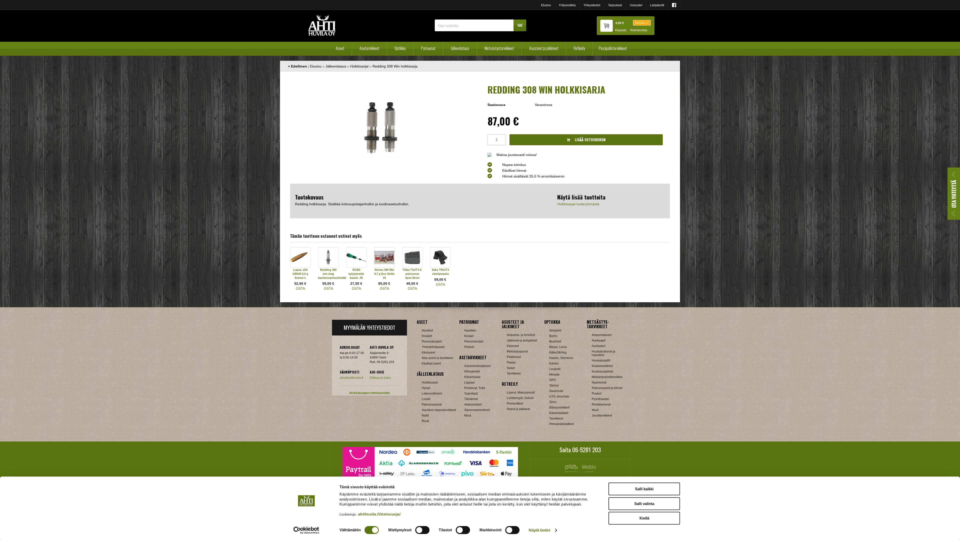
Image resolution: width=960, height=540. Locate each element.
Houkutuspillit (601, 360)
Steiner (554, 385)
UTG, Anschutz (559, 396)
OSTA (300, 288)
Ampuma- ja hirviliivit (521, 335)
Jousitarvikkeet (602, 415)
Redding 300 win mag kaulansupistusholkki (332, 273)
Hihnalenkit (472, 371)
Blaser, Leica (558, 347)
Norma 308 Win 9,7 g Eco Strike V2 (384, 273)
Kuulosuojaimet (602, 371)
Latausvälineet (432, 393)
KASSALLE (642, 22)
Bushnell (555, 341)
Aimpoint (555, 330)
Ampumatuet (473, 404)
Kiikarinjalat (472, 377)
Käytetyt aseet (431, 363)
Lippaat (469, 382)
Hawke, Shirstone (561, 358)
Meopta (554, 374)
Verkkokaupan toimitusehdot (369, 393)
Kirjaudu (620, 30)
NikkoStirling (557, 352)
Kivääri (469, 336)
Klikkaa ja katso (380, 378)
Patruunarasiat (432, 404)
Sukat (510, 368)
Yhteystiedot (592, 5)
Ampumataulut (602, 335)
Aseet (340, 48)
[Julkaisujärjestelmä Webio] (588, 471)
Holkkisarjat (359, 66)
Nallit (425, 415)
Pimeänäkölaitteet (561, 424)
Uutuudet (636, 5)
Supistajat (471, 393)
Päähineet (514, 357)
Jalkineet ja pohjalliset (522, 340)
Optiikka (400, 48)
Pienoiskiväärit (432, 341)
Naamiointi (599, 382)
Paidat (511, 362)
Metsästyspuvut (517, 351)
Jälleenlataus (460, 48)
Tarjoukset (615, 5)
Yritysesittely (567, 5)
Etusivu (546, 5)
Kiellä (644, 518)
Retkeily (579, 48)
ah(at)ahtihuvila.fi (351, 378)
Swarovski (556, 391)
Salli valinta (644, 504)
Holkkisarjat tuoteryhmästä (578, 204)
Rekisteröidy (638, 30)
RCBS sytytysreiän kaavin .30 (356, 273)
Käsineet (513, 346)
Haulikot (427, 330)
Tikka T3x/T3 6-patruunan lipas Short (412, 273)
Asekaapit (598, 340)
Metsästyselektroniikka (607, 377)
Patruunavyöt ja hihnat (607, 388)
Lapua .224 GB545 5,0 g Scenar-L (300, 273)
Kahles (554, 363)
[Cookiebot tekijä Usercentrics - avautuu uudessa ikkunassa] (306, 530)
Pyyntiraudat (600, 399)
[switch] (422, 530)
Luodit (426, 399)
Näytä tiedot (539, 530)
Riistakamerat (601, 404)
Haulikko (470, 330)
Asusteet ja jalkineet (543, 48)
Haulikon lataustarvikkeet (439, 410)
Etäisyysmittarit (559, 407)
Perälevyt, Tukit (474, 388)
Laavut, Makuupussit (521, 392)
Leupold (554, 369)
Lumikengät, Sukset (520, 398)
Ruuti (425, 421)
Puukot (596, 393)
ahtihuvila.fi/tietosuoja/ (379, 514)
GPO (552, 380)
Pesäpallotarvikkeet (613, 48)
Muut (467, 415)
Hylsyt (426, 388)
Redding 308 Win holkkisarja (395, 66)
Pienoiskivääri (474, 341)
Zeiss (552, 402)
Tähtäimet (471, 399)
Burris (553, 336)
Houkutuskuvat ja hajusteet (603, 353)
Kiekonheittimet (602, 366)
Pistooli (469, 347)
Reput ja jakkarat (518, 409)
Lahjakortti (657, 5)
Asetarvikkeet (369, 48)
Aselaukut (598, 346)
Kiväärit (427, 336)
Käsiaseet (428, 352)
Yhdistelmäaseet (433, 347)
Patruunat (428, 48)
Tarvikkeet (513, 373)
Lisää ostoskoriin (590, 139)
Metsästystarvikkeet (499, 48)
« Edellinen (297, 66)
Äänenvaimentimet (477, 410)
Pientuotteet (515, 403)
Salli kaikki (644, 489)
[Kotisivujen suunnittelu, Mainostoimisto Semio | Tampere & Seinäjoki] (572, 471)
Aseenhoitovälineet (477, 366)
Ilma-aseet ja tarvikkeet (437, 358)
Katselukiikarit (558, 413)
